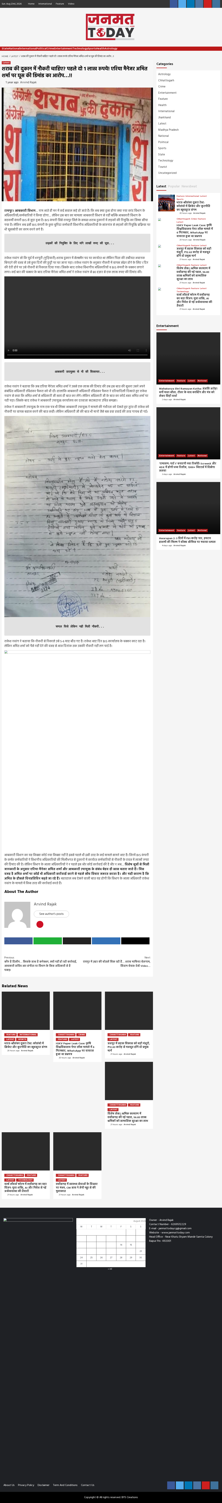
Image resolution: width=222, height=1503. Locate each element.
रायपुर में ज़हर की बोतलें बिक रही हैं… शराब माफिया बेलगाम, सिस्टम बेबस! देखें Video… (116, 962)
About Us (9, 1485)
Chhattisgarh (66, 1034)
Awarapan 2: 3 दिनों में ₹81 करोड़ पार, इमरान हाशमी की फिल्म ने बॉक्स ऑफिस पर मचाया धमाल (187, 540)
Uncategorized (167, 173)
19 (101, 1251)
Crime (50, 48)
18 (91, 1251)
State (5, 48)
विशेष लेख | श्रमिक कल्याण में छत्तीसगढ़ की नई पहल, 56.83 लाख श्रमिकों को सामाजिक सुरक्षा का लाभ (128, 1117)
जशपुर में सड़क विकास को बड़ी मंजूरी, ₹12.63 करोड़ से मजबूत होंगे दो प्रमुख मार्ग (129, 1047)
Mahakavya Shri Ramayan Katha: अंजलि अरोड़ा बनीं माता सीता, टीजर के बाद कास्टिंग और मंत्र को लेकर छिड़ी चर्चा (188, 392)
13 (111, 1245)
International (45, 4)
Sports (92, 48)
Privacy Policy (26, 1485)
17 (81, 1251)
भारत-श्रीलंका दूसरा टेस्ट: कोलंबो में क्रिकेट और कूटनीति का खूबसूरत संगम (25, 1045)
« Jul (110, 1269)
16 (141, 1245)
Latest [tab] (161, 186)
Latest (6, 62)
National (14, 48)
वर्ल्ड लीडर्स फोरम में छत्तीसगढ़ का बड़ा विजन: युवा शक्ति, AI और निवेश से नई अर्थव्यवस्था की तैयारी (25, 1188)
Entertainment (63, 48)
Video (71, 4)
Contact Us (87, 1485)
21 (121, 1251)
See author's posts (51, 914)
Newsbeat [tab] (189, 186)
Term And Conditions (65, 1485)
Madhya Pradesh (168, 130)
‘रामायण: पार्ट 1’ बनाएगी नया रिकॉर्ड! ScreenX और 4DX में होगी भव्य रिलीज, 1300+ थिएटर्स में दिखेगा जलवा (187, 467)
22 (131, 1251)
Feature (60, 4)
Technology (80, 48)
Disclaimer (43, 1485)
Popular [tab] (174, 186)
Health (100, 48)
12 (101, 1245)
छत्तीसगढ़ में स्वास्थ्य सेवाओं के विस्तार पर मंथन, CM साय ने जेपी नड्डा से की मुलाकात (77, 1188)
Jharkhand (164, 117)
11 (91, 1245)
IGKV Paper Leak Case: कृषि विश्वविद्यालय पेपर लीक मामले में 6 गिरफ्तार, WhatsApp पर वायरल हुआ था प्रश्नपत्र (75, 1049)
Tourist (162, 167)
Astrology (111, 48)
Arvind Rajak (28, 82)
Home (31, 4)
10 (81, 1245)
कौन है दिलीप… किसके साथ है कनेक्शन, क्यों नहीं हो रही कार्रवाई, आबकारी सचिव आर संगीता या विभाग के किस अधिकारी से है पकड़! (40, 964)
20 (111, 1251)
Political (41, 48)
